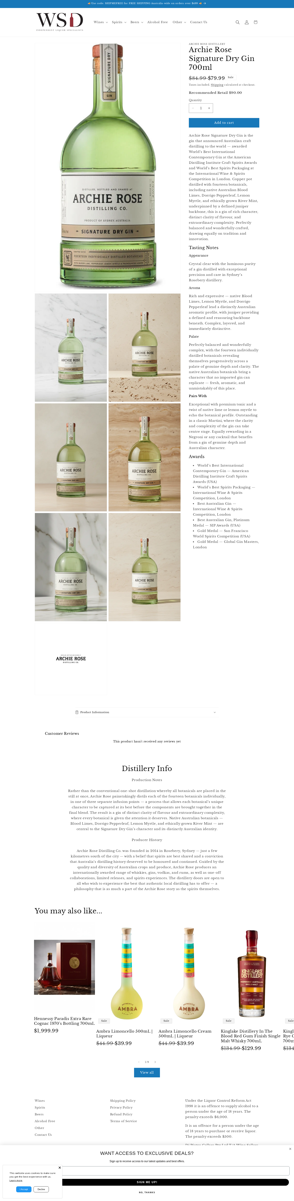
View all (147, 1072)
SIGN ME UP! (147, 1182)
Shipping (217, 84)
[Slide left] (139, 1062)
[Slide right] (155, 1062)
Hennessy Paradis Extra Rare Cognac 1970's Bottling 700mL (64, 1021)
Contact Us (43, 1135)
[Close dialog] (290, 1149)
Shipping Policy (123, 1101)
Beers (39, 1114)
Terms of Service (123, 1121)
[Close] (59, 1167)
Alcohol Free (45, 1121)
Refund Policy (121, 1114)
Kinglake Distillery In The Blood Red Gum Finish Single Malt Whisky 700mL (251, 1036)
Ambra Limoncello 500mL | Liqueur (124, 1034)
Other (39, 1128)
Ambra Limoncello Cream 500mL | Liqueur (185, 1034)
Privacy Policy (121, 1107)
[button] (100, 22)
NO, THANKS (147, 1192)
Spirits (40, 1107)
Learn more (16, 1180)
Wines (40, 1101)
